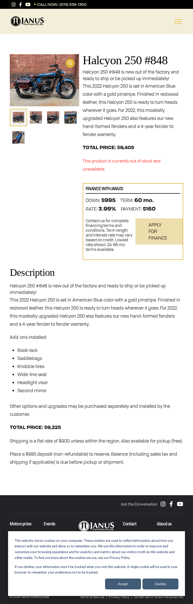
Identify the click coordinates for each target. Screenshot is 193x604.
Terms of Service (92, 597)
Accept (123, 584)
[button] (70, 63)
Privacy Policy (119, 597)
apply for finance (158, 231)
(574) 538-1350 (72, 4)
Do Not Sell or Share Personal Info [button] (158, 597)
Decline (160, 584)
